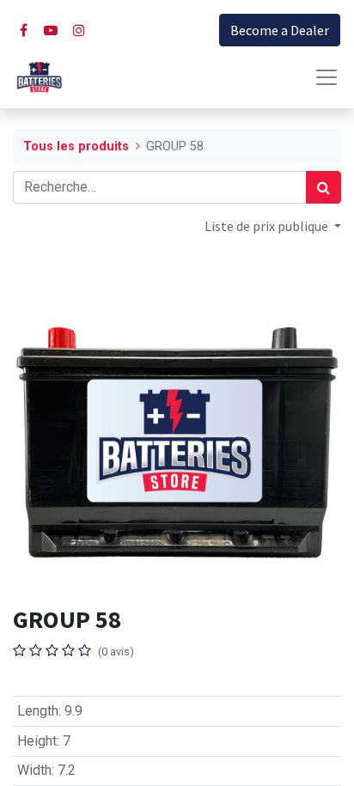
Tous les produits (76, 146)
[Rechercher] (323, 187)
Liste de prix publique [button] (267, 226)
